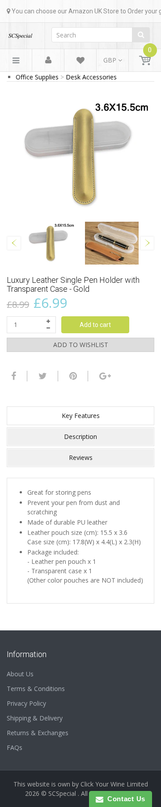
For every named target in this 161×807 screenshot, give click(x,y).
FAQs (14, 747)
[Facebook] (12, 376)
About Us (20, 674)
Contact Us (124, 799)
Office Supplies (37, 77)
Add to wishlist (80, 344)
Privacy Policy (26, 703)
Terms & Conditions (36, 688)
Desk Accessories (91, 77)
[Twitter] (41, 376)
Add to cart (95, 324)
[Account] (48, 60)
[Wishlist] (80, 61)
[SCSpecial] (20, 33)
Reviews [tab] (81, 457)
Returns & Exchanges (37, 732)
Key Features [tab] (81, 415)
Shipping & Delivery (35, 718)
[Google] (104, 376)
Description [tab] (80, 436)
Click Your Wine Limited (114, 784)
